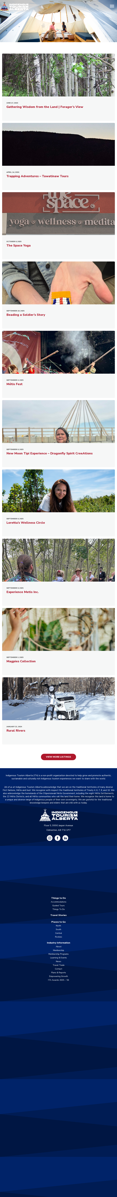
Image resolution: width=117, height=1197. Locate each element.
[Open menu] (112, 6)
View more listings (58, 756)
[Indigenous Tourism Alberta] (14, 6)
